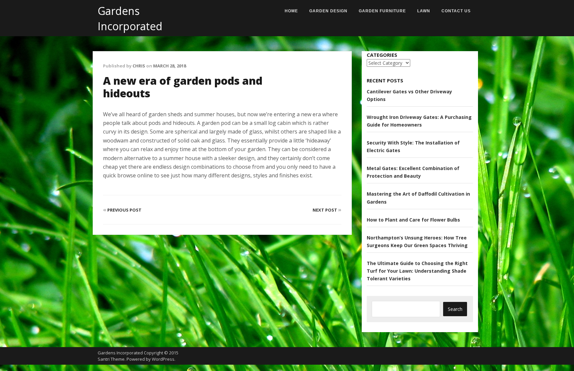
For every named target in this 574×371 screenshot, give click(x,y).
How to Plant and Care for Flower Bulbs (413, 220)
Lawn (423, 11)
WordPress (163, 359)
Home (291, 11)
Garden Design (328, 11)
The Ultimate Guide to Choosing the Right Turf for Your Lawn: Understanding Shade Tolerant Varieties (417, 271)
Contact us (456, 11)
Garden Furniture (382, 11)
